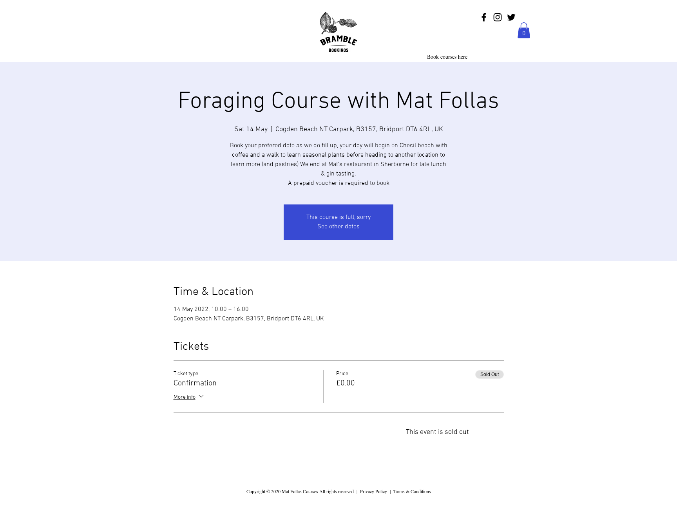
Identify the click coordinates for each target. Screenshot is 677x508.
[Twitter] (511, 17)
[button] (523, 30)
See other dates (338, 227)
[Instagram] (497, 17)
